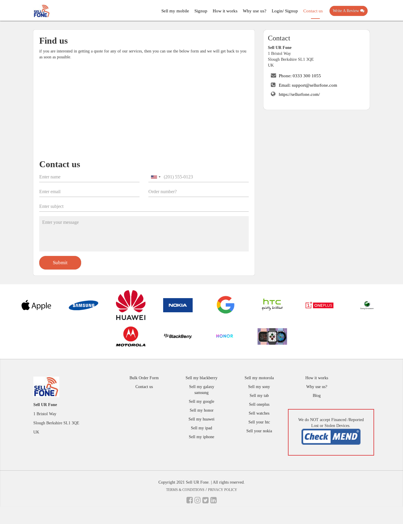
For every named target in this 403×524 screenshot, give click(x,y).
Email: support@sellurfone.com (308, 85)
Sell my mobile (175, 11)
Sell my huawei (201, 419)
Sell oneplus (259, 404)
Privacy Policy (222, 490)
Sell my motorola (259, 378)
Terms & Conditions (185, 490)
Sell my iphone (201, 437)
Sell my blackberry (201, 378)
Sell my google (201, 401)
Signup (200, 11)
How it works (225, 11)
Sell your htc (259, 422)
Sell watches (259, 413)
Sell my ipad (201, 428)
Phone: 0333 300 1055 (300, 75)
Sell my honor (202, 410)
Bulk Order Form (144, 378)
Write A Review (346, 11)
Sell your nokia (259, 431)
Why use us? (254, 11)
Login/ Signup (285, 11)
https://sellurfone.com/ (299, 94)
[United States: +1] (155, 177)
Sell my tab (259, 395)
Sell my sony (259, 387)
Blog (317, 395)
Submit (60, 262)
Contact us (313, 11)
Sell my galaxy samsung (201, 390)
